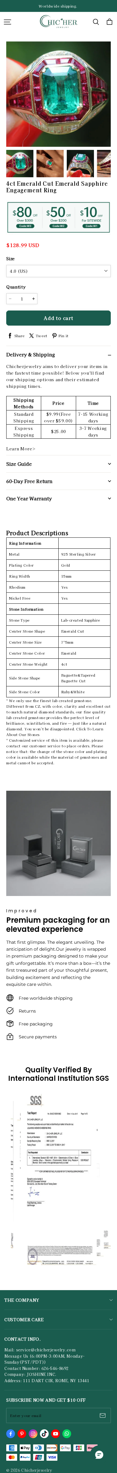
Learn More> (21, 449)
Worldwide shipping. (58, 5)
